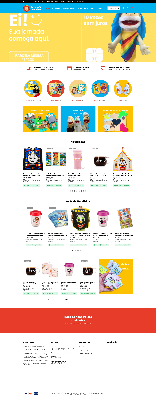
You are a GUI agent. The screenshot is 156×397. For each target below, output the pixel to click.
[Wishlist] (127, 8)
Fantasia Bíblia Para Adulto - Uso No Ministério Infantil (78, 234)
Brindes (121, 100)
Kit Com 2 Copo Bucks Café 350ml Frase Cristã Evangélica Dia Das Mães (100, 235)
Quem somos (28, 342)
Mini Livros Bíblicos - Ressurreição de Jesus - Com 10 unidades (54, 235)
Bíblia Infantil (54, 100)
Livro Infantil (76, 100)
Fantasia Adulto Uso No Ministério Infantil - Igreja (117, 175)
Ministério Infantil (32, 100)
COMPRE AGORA (40, 114)
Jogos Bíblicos (99, 100)
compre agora (115, 114)
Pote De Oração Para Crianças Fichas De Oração (122, 234)
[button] (2, 37)
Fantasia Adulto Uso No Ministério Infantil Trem (27, 175)
